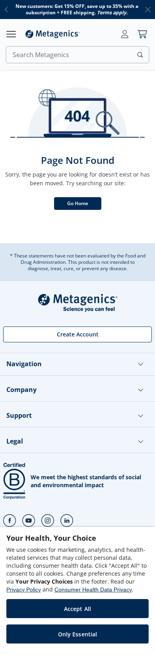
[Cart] (142, 34)
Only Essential (77, 634)
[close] (148, 9)
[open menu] (11, 34)
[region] (77, 591)
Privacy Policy (23, 589)
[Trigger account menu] (125, 34)
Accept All (77, 609)
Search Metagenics (41, 54)
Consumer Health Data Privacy (93, 589)
